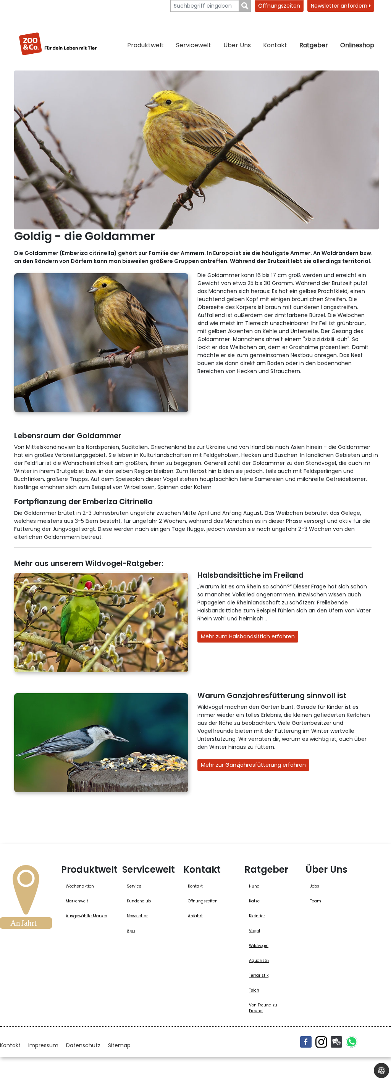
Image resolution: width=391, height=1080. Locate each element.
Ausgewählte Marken (86, 916)
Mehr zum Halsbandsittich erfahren (248, 636)
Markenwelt (77, 901)
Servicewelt (193, 45)
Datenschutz (83, 1045)
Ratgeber (313, 45)
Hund (254, 886)
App (131, 931)
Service (134, 886)
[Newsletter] (336, 1042)
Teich (254, 990)
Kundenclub (139, 901)
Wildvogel (258, 946)
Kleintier (257, 916)
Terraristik (258, 975)
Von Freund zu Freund (263, 1008)
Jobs (314, 886)
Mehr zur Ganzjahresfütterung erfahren (253, 765)
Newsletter (137, 916)
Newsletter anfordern (340, 6)
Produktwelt (145, 45)
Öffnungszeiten (279, 6)
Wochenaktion (80, 886)
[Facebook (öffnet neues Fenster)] (306, 1042)
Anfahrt (195, 916)
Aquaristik (259, 960)
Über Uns (237, 45)
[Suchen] (245, 6)
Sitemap (119, 1045)
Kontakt (275, 45)
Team (315, 901)
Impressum (43, 1045)
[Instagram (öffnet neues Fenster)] (321, 1042)
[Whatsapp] (351, 1042)
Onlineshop (357, 45)
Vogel (254, 931)
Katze (254, 901)
